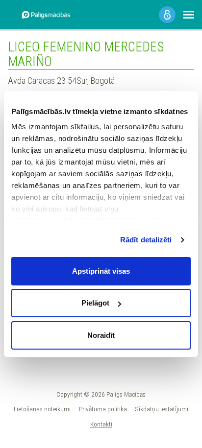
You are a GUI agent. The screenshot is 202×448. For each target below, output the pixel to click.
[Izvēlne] (188, 14)
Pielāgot (95, 303)
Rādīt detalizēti (146, 240)
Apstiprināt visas (101, 271)
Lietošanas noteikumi (42, 409)
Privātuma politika (103, 409)
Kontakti (101, 424)
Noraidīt (101, 335)
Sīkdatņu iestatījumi (161, 409)
